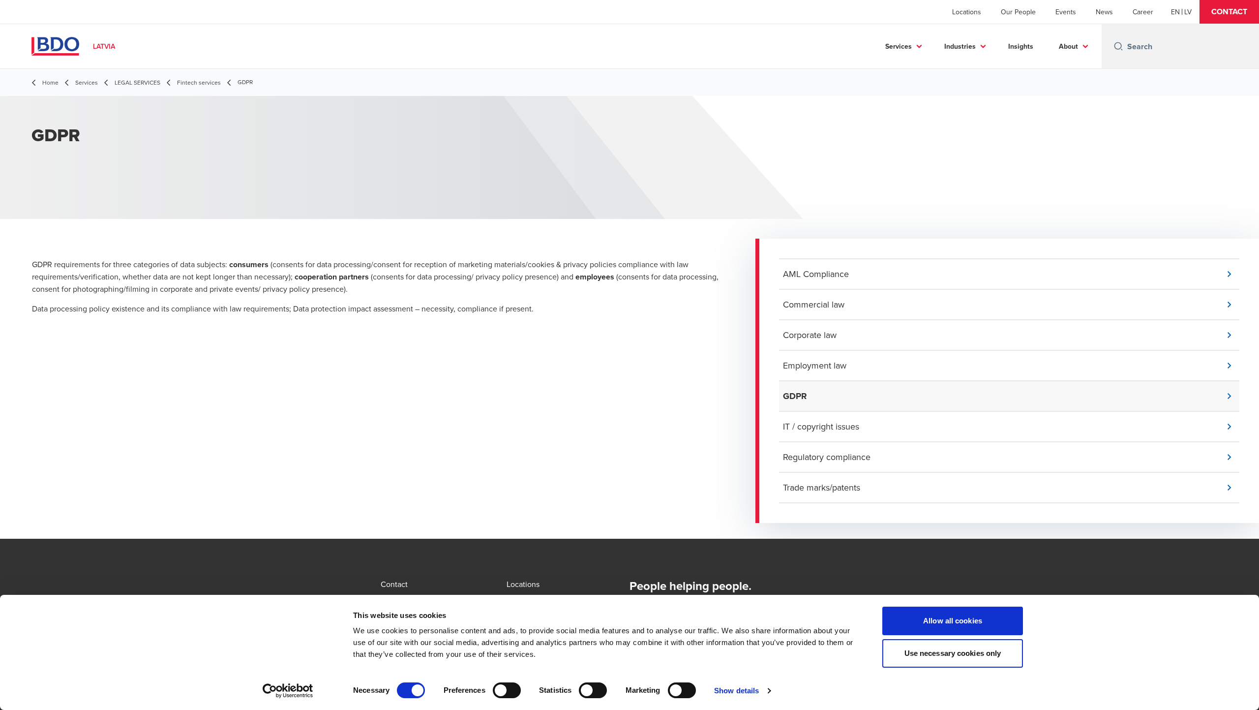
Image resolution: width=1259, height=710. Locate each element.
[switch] (507, 690)
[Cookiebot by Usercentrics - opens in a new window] (288, 690)
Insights (1020, 46)
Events (1065, 12)
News (1104, 12)
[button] (1229, 12)
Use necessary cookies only (952, 653)
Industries (960, 46)
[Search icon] (1118, 46)
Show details (736, 690)
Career (1143, 12)
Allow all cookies (952, 621)
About (1068, 46)
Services (898, 46)
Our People (1018, 12)
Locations (966, 12)
